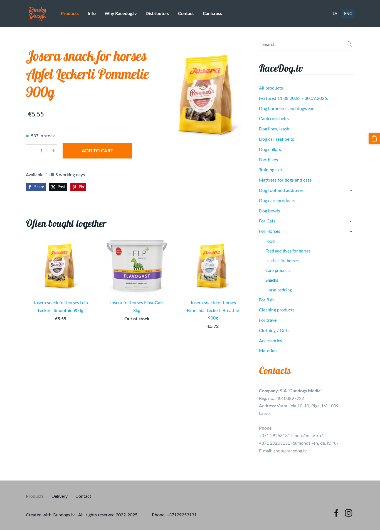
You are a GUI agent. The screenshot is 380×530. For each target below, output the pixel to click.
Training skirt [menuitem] (271, 170)
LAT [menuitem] (336, 13)
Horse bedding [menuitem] (278, 290)
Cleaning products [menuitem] (277, 310)
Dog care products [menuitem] (277, 200)
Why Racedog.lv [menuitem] (121, 13)
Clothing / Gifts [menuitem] (274, 330)
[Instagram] (348, 513)
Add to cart (97, 150)
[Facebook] (336, 513)
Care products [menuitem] (277, 270)
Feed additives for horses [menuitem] (287, 251)
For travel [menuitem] (268, 320)
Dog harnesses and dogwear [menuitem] (286, 108)
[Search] (349, 44)
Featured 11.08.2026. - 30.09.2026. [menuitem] (293, 98)
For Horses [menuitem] (269, 231)
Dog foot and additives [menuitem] (281, 190)
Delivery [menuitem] (59, 496)
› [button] (351, 190)
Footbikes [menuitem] (268, 160)
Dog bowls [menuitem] (269, 211)
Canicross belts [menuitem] (274, 118)
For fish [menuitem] (266, 300)
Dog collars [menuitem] (270, 149)
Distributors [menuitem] (157, 13)
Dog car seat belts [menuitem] (276, 139)
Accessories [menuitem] (270, 341)
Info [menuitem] (92, 13)
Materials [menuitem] (268, 351)
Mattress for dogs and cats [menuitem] (285, 180)
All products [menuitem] (271, 88)
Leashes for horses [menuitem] (281, 260)
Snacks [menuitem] (271, 280)
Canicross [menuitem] (212, 13)
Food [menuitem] (270, 241)
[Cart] (374, 138)
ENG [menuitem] (348, 13)
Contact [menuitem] (186, 13)
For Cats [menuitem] (267, 221)
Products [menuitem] (70, 13)
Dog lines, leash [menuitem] (274, 129)
